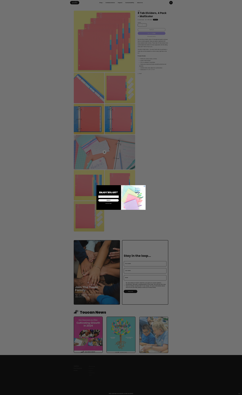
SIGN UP (108, 200)
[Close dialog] (144, 186)
